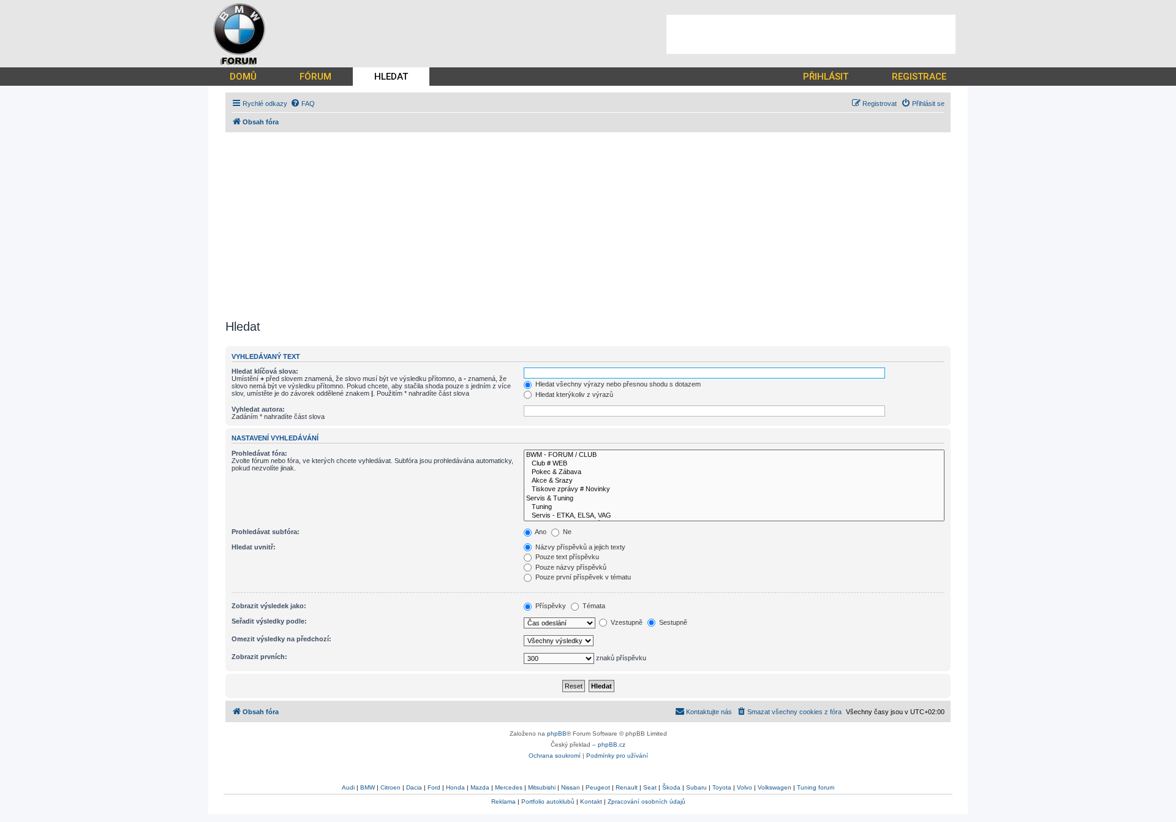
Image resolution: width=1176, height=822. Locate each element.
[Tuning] (734, 507)
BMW (367, 787)
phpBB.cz (611, 744)
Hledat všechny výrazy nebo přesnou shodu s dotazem (617, 384)
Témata (593, 605)
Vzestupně (626, 622)
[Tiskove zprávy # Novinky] (734, 489)
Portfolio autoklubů (548, 801)
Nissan (570, 787)
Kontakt (591, 801)
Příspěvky (549, 605)
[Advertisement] (811, 34)
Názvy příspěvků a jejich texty (579, 547)
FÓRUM (315, 76)
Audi (348, 787)
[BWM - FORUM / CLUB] (734, 455)
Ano (539, 531)
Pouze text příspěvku (566, 556)
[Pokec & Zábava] (734, 472)
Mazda (479, 787)
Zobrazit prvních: (259, 656)
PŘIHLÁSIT (825, 76)
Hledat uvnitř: (254, 547)
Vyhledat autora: (258, 409)
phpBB (557, 733)
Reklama (503, 801)
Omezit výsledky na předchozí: (281, 639)
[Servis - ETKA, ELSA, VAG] (734, 515)
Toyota (721, 787)
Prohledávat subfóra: (266, 531)
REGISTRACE (919, 76)
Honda (455, 787)
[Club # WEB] (734, 463)
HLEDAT (391, 76)
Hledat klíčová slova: (265, 371)
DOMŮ (243, 76)
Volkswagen (774, 787)
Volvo (744, 787)
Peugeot (598, 787)
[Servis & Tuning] (734, 498)
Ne (566, 531)
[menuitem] (302, 103)
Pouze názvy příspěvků (569, 567)
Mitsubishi (542, 787)
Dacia (414, 787)
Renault (627, 787)
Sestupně (672, 622)
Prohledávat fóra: (259, 453)
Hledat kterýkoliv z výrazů (573, 394)
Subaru (696, 787)
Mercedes (508, 787)
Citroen (390, 787)
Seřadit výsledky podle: (269, 621)
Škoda (671, 787)
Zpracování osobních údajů (646, 801)
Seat (650, 787)
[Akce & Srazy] (734, 481)
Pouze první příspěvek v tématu (582, 577)
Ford (434, 787)
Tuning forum (815, 787)
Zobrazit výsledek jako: (269, 605)
